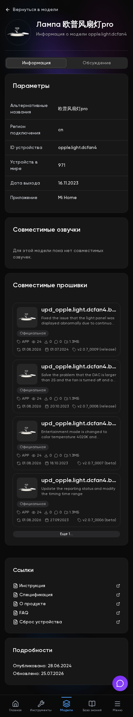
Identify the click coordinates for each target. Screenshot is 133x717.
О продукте (32, 604)
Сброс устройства (40, 622)
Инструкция (32, 586)
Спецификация (36, 595)
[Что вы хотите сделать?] (120, 683)
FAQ (23, 613)
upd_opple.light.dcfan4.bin (79, 310)
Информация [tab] (36, 63)
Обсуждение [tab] (97, 63)
